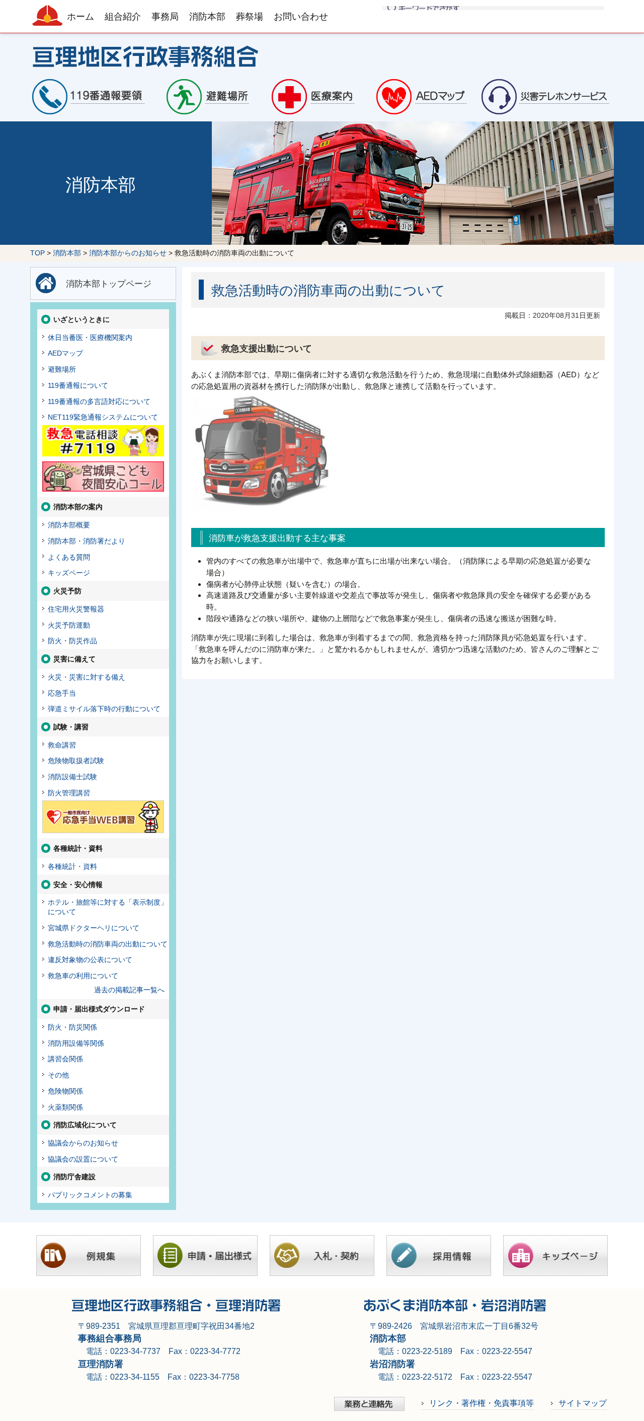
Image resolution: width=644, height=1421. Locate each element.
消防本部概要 (69, 525)
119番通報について (78, 385)
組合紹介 (123, 16)
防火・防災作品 (72, 641)
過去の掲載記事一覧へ (129, 990)
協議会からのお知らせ (83, 1143)
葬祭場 (249, 16)
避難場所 (62, 369)
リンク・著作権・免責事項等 (481, 1402)
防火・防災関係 (72, 1027)
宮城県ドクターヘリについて (93, 928)
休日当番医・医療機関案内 (90, 337)
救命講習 (62, 745)
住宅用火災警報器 (76, 609)
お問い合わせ (301, 16)
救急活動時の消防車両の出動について (108, 944)
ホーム (80, 16)
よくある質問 (69, 557)
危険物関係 (65, 1091)
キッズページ (69, 573)
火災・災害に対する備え (86, 677)
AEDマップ (65, 353)
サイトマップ (582, 1402)
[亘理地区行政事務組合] (322, 55)
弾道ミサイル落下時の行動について (104, 709)
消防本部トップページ (108, 284)
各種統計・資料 (72, 866)
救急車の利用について (83, 976)
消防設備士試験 (72, 777)
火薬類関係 (65, 1107)
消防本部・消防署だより (86, 541)
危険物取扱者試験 (76, 761)
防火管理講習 (69, 793)
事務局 (165, 16)
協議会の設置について (83, 1159)
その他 (58, 1075)
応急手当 (62, 693)
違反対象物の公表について (90, 960)
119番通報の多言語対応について (99, 401)
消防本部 (207, 16)
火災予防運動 (69, 625)
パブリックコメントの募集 (90, 1195)
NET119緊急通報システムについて (103, 417)
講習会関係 (65, 1059)
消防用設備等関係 (76, 1043)
